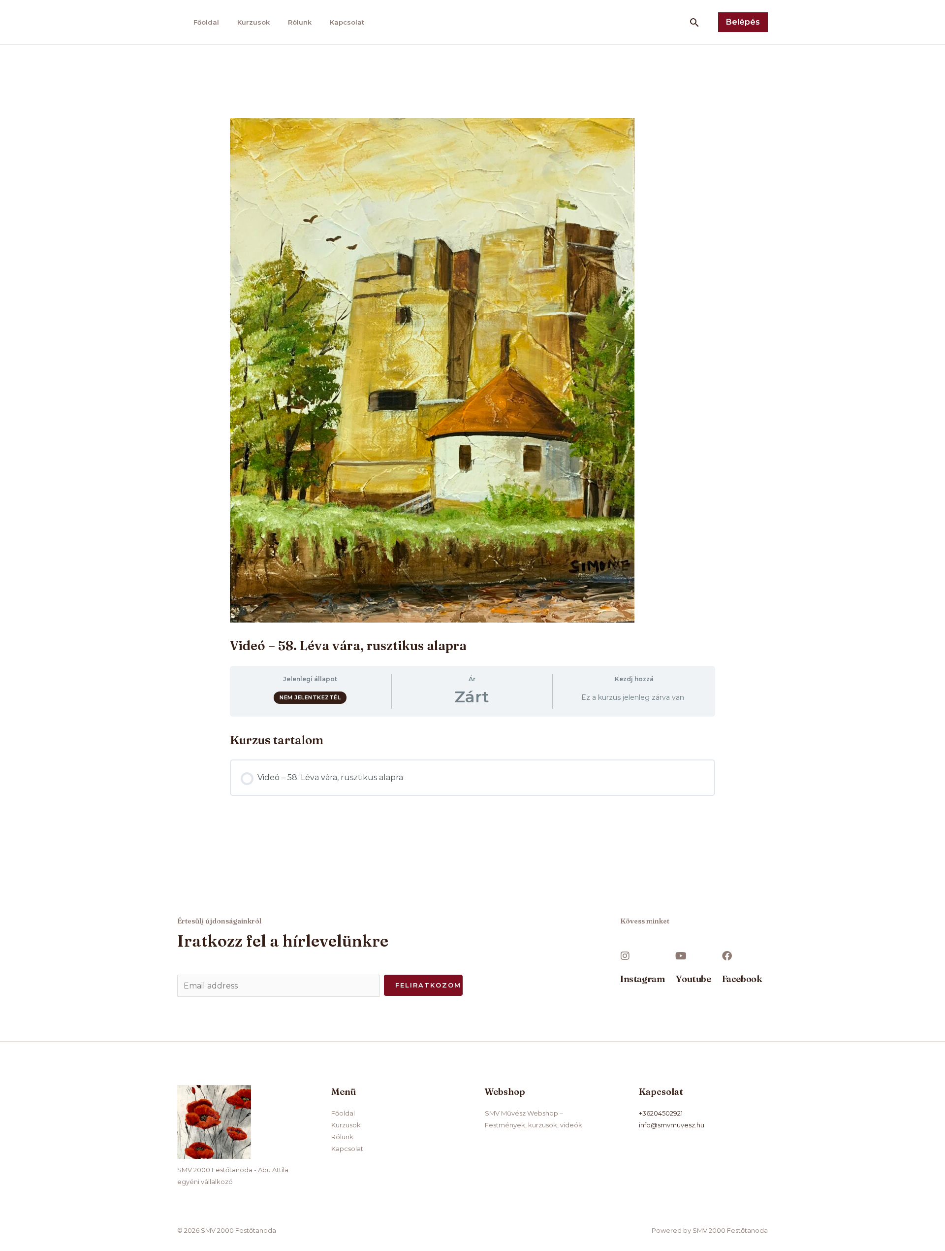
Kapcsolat (347, 22)
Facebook (742, 979)
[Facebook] (727, 956)
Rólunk (300, 22)
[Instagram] (625, 956)
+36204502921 (661, 1113)
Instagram (642, 979)
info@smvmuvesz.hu (671, 1125)
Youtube (693, 979)
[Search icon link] (694, 22)
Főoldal (206, 22)
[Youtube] (681, 956)
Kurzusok (253, 22)
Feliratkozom (428, 985)
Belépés (743, 22)
